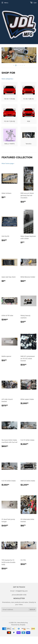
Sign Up (32, 609)
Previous (3, 55)
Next (35, 55)
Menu (6, 3)
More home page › (8, 163)
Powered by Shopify (18, 625)
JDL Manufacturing (21, 622)
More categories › (8, 79)
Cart (34, 3)
